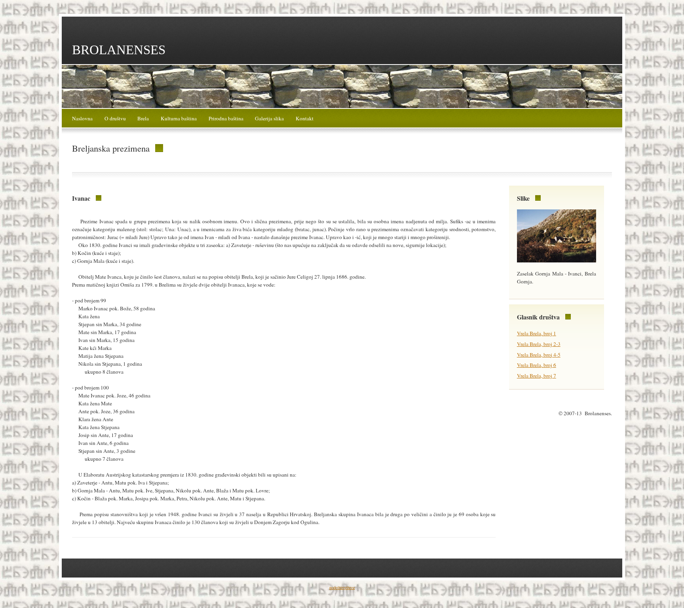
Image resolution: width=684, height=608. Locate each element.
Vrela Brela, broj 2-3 (538, 344)
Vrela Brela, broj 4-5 (538, 354)
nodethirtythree (342, 587)
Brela (143, 118)
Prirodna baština (226, 118)
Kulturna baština (179, 118)
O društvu (115, 118)
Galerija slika (269, 118)
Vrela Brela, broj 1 (536, 333)
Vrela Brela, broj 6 (536, 365)
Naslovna (82, 118)
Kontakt (305, 118)
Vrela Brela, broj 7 (536, 375)
